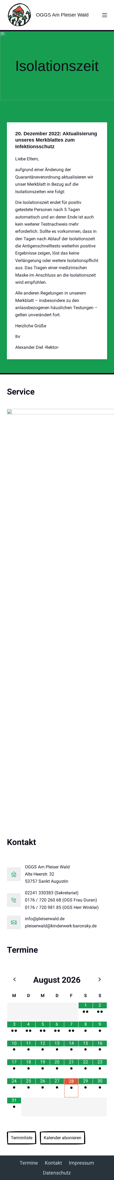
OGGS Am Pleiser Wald (62, 15)
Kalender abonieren (62, 1137)
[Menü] (104, 15)
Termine (29, 1163)
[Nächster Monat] (100, 979)
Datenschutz (57, 1173)
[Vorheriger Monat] (14, 979)
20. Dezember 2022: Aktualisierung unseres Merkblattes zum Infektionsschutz (56, 140)
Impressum (81, 1163)
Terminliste (21, 1137)
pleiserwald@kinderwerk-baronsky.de (61, 925)
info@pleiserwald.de (44, 918)
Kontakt (53, 1163)
